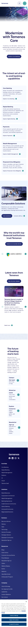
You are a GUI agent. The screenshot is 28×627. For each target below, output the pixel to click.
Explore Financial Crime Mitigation (12, 170)
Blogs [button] (3, 550)
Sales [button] (3, 526)
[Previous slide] (2, 307)
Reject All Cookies (14, 619)
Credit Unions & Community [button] (9, 503)
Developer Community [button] (7, 537)
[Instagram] (16, 458)
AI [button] (2, 478)
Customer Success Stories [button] (8, 555)
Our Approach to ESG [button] (7, 589)
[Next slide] (26, 307)
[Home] (4, 3)
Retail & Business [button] (6, 493)
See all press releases (14, 281)
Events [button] (3, 568)
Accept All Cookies (14, 624)
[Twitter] (18, 458)
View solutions (7, 215)
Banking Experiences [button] (7, 501)
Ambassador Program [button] (7, 577)
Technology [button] (4, 529)
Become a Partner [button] (6, 521)
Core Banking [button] (5, 467)
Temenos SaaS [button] (5, 483)
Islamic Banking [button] (6, 506)
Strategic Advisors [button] (6, 535)
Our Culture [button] (5, 597)
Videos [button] (3, 563)
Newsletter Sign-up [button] (6, 540)
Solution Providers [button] (6, 532)
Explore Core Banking (14, 56)
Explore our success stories (14, 243)
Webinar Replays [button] (6, 566)
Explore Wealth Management (10, 154)
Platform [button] (4, 475)
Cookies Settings (14, 615)
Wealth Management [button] (7, 472)
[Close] (26, 601)
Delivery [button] (4, 524)
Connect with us (18, 215)
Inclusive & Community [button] (7, 509)
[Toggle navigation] (19, 3)
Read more (7, 325)
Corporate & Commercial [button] (8, 495)
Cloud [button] (3, 480)
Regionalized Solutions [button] (7, 512)
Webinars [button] (4, 571)
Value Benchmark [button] (6, 574)
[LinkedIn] (13, 458)
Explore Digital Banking (9, 118)
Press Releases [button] (5, 558)
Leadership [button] (4, 591)
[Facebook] (10, 458)
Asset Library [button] (5, 552)
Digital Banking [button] (5, 470)
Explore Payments (7, 135)
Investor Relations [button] (6, 594)
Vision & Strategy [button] (6, 586)
